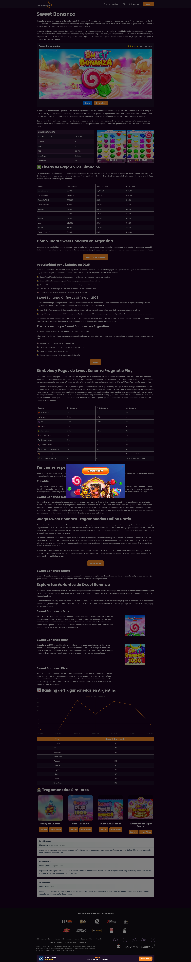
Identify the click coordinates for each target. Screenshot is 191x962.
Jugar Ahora (146, 959)
